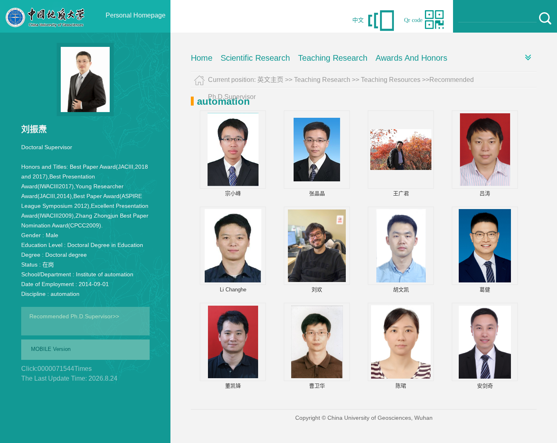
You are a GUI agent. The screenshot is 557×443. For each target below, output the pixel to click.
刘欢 (317, 290)
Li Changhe (233, 290)
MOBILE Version (51, 349)
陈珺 (401, 386)
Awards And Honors (411, 57)
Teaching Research (332, 57)
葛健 (485, 290)
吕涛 (485, 193)
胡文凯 (401, 290)
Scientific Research (255, 57)
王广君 (401, 193)
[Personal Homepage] (45, 30)
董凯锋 (233, 386)
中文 (358, 20)
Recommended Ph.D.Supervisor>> (74, 316)
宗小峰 (233, 193)
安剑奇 (485, 386)
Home (201, 57)
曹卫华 (317, 386)
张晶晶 (317, 193)
